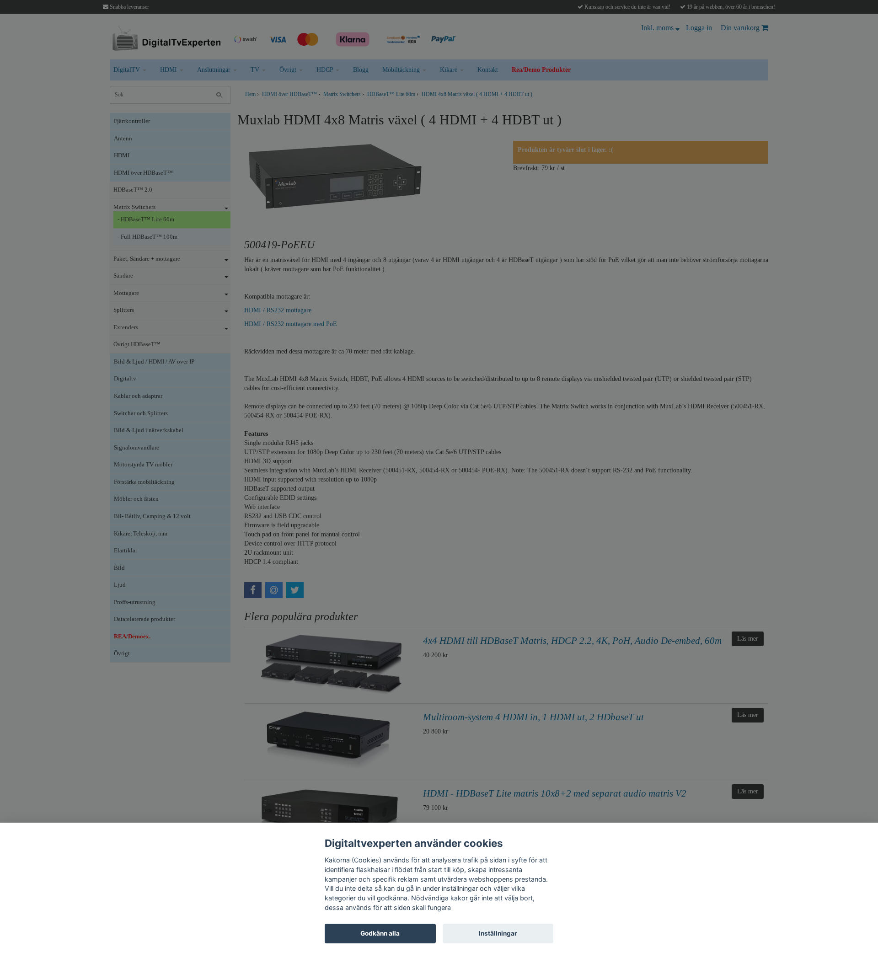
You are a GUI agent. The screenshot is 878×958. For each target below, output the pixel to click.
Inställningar (498, 933)
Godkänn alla (380, 933)
